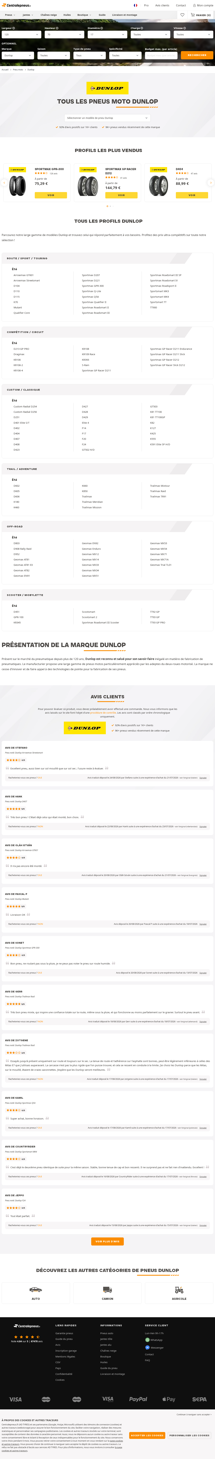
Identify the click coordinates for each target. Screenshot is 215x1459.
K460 (16, 507)
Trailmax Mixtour (160, 485)
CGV (57, 1362)
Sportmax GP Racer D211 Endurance (171, 348)
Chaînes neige (49, 14)
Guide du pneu (64, 1339)
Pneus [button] (9, 14)
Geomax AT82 (21, 570)
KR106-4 (18, 370)
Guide (102, 14)
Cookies (59, 1379)
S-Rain (85, 365)
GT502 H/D (88, 449)
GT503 (153, 406)
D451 (16, 611)
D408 (16, 444)
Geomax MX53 (158, 543)
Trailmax (87, 496)
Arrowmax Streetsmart (27, 280)
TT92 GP (155, 611)
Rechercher (197, 55)
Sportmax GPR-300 (93, 285)
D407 (16, 438)
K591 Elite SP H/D (160, 444)
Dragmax (19, 354)
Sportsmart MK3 (159, 291)
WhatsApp (156, 1340)
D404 (16, 433)
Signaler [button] (203, 778)
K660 (85, 485)
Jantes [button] (27, 14)
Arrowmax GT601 (24, 275)
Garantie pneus (64, 1333)
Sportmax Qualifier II (94, 302)
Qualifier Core (22, 312)
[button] (188, 778)
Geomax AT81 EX (23, 564)
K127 (153, 428)
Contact (181, 5)
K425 (153, 433)
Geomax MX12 (90, 554)
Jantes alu (105, 1344)
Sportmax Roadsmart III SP (165, 275)
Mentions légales (65, 1356)
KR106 (17, 359)
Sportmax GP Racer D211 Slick (167, 354)
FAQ (147, 1360)
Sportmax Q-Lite (91, 291)
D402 (16, 428)
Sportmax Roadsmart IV (164, 280)
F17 (84, 433)
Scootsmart (88, 611)
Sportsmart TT (158, 302)
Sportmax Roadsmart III (96, 312)
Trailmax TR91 (158, 496)
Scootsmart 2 (89, 617)
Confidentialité (63, 1374)
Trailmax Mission (91, 507)
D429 (85, 417)
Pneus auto (106, 1333)
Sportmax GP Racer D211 (96, 370)
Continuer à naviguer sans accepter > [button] (194, 1414)
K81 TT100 (156, 411)
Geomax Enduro (91, 548)
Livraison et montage (124, 14)
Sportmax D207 (91, 275)
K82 (152, 422)
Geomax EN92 (90, 543)
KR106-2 (18, 365)
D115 (16, 296)
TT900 (153, 307)
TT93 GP (155, 617)
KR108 (85, 348)
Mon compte (205, 5)
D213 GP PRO (21, 348)
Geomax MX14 (90, 559)
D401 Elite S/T (21, 422)
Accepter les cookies (147, 1435)
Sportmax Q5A (90, 296)
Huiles (67, 14)
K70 (16, 302)
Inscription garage (66, 1350)
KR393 (85, 359)
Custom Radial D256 (25, 411)
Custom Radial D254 (25, 406)
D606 (16, 496)
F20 (84, 438)
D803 (16, 543)
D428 (85, 411)
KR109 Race (88, 354)
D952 (16, 554)
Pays (58, 1368)
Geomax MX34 (90, 570)
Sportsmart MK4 (159, 296)
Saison (41, 48)
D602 (16, 485)
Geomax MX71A (159, 559)
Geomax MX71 (158, 554)
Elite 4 (85, 422)
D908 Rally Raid (22, 548)
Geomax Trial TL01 (160, 564)
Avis (57, 1344)
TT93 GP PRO (157, 622)
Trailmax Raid (158, 491)
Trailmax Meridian (92, 501)
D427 (85, 406)
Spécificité (115, 48)
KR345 (17, 622)
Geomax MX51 (90, 575)
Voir (51, 195)
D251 (16, 417)
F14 (84, 428)
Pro (146, 5)
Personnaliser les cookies (189, 1435)
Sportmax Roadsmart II (95, 307)
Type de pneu (82, 48)
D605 (16, 491)
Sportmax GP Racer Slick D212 (167, 365)
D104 (16, 285)
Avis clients (162, 5)
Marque (7, 48)
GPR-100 (18, 617)
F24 (84, 444)
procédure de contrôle (103, 712)
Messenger (157, 1347)
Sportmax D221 (91, 280)
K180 (16, 501)
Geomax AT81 (21, 559)
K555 (153, 438)
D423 (16, 449)
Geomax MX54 (158, 548)
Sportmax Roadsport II (163, 285)
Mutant (18, 307)
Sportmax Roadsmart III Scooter (100, 622)
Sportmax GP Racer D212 (164, 359)
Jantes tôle (106, 1339)
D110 (16, 291)
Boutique (83, 14)
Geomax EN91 (22, 575)
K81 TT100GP (157, 417)
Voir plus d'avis (107, 1241)
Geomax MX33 (90, 564)
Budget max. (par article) (161, 49)
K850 (85, 491)
